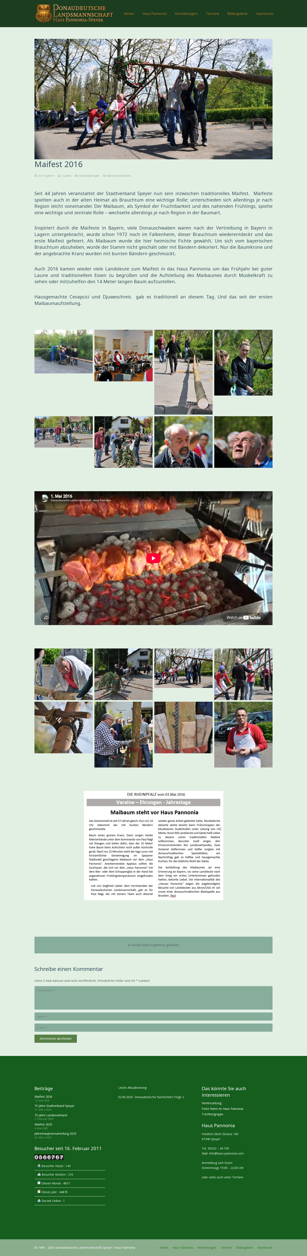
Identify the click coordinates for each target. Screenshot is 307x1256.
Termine (226, 1248)
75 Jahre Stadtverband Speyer (54, 1106)
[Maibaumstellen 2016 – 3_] (63, 442)
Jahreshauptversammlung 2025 (55, 1133)
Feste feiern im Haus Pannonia (222, 1109)
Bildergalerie (244, 1248)
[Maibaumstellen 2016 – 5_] (123, 442)
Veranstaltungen (89, 176)
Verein (164, 1248)
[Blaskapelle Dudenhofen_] (123, 372)
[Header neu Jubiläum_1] (74, 13)
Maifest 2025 (43, 1124)
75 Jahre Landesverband (50, 1115)
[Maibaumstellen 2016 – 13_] (123, 735)
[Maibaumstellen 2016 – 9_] (243, 674)
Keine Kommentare (119, 176)
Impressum (265, 1248)
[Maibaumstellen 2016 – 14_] (183, 735)
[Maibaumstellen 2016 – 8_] (183, 442)
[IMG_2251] (63, 372)
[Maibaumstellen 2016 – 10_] (63, 735)
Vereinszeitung (211, 1103)
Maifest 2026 (43, 1097)
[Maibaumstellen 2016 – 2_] (183, 372)
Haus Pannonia (183, 1248)
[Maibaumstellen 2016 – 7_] (123, 674)
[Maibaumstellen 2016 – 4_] (63, 674)
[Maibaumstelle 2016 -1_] (243, 372)
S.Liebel (66, 176)
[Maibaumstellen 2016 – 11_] (243, 735)
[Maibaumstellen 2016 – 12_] (243, 442)
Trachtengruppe (212, 1114)
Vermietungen (206, 1248)
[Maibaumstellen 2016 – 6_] (183, 674)
